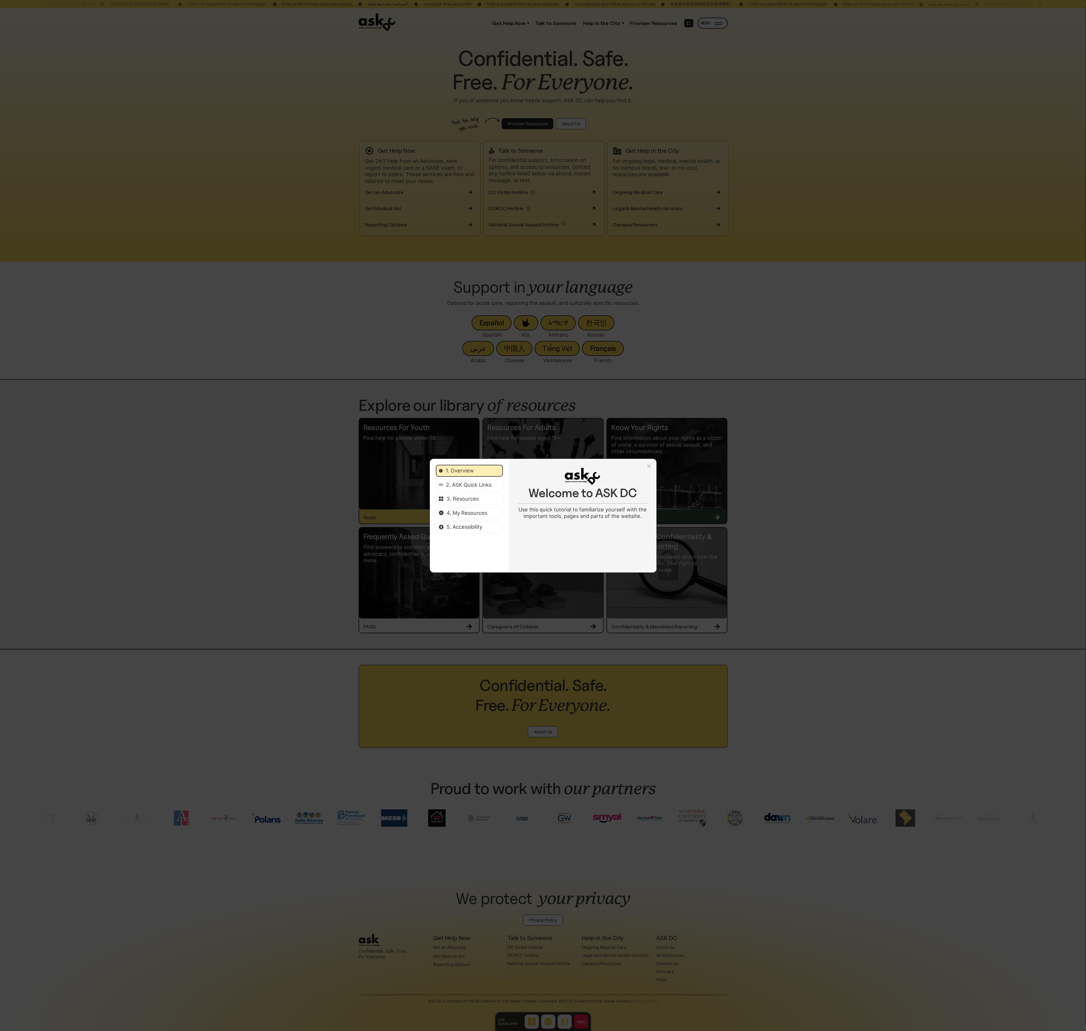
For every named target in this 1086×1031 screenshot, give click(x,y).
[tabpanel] (582, 494)
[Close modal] (649, 466)
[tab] (469, 471)
